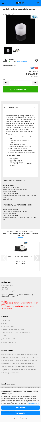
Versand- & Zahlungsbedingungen (13, 330)
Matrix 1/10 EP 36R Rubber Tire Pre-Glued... (20, 257)
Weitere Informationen (20, 418)
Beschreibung (11, 107)
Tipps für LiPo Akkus (9, 326)
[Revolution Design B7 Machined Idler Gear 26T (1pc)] (20, 29)
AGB (4, 336)
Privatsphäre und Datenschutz (12, 339)
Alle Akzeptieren (20, 407)
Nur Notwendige (20, 413)
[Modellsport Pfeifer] (20, 3)
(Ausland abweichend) (21, 61)
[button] (6, 83)
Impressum (6, 320)
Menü (3, 3)
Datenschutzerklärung (33, 403)
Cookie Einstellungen (9, 342)
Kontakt (5, 323)
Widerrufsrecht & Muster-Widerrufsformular (16, 333)
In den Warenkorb (20, 89)
